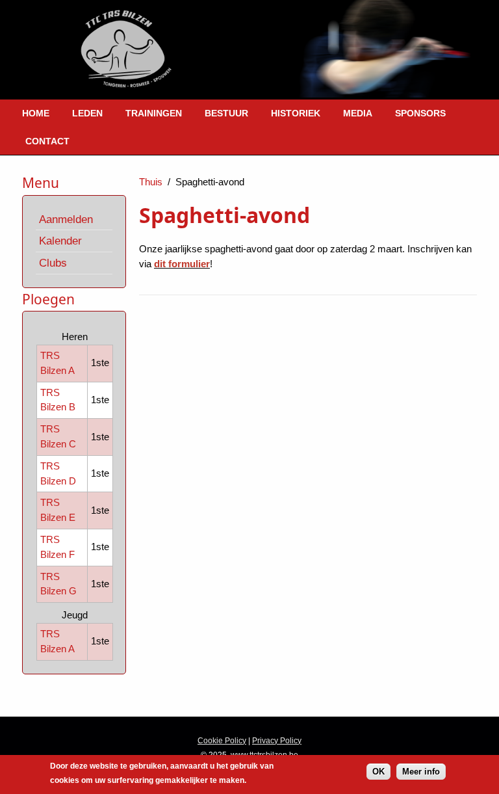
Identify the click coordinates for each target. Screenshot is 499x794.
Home (35, 113)
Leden (87, 113)
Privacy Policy (276, 740)
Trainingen (153, 113)
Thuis (150, 181)
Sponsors (420, 113)
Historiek (295, 113)
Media (357, 113)
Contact (47, 141)
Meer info (421, 771)
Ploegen (48, 299)
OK (378, 771)
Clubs (53, 262)
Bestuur (226, 113)
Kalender (60, 240)
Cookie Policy (222, 740)
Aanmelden (66, 219)
